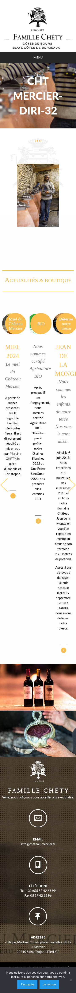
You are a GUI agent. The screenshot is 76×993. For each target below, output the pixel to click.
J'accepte (27, 984)
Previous (4, 485)
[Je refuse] (71, 980)
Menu (38, 57)
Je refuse (49, 984)
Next (72, 485)
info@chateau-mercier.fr (38, 844)
